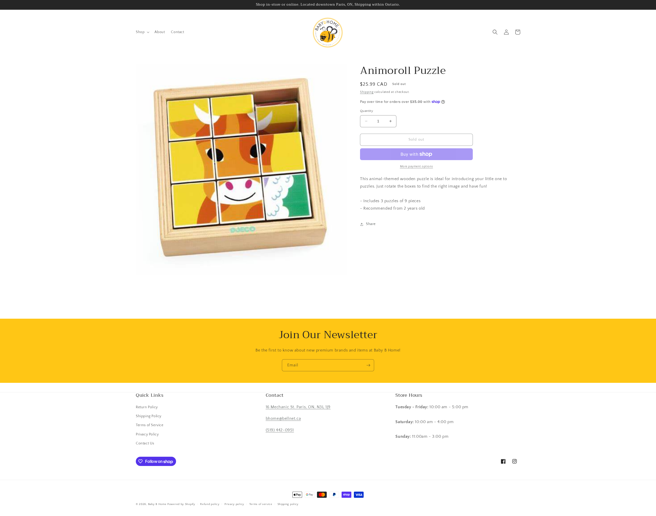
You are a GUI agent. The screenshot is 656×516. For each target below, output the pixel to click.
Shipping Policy (148, 416)
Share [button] (371, 224)
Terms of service (260, 504)
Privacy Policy (147, 434)
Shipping (367, 92)
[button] (142, 32)
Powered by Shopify (181, 504)
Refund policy (209, 504)
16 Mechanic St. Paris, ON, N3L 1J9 (298, 407)
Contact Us (145, 443)
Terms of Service (149, 425)
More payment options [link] (416, 166)
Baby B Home (157, 504)
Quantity (366, 111)
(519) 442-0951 (280, 430)
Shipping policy (288, 504)
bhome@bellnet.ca (283, 418)
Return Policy (147, 407)
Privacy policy (234, 504)
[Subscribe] (368, 365)
